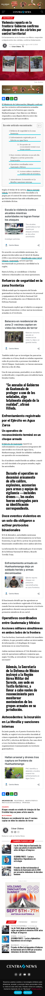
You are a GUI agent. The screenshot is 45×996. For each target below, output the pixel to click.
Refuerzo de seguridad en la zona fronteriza (23, 132)
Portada (26, 802)
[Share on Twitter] (7, 98)
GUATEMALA (19, 800)
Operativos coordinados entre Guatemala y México (21, 165)
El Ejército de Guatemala (12, 443)
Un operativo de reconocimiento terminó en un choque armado (30, 147)
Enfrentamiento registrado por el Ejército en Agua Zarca (23, 138)
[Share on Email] (15, 98)
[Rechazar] (42, 987)
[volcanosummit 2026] (22, 917)
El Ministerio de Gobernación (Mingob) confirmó (22, 104)
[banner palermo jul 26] (22, 8)
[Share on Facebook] (3, 98)
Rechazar (27, 992)
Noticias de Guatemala (12, 802)
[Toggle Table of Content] (38, 126)
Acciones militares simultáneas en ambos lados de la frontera (30, 172)
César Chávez (16, 46)
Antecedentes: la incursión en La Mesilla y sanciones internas (23, 180)
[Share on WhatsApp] (11, 98)
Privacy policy (36, 989)
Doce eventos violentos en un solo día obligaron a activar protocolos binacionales (24, 157)
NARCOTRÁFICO (32, 800)
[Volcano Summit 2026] (22, 93)
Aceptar (18, 992)
